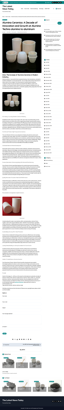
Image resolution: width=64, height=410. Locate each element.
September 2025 (49, 89)
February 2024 (48, 146)
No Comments (14, 32)
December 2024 (49, 116)
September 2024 (49, 125)
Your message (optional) (7, 313)
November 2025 (49, 83)
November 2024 (49, 119)
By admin (3, 32)
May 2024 (47, 137)
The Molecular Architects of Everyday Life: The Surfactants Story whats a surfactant (53, 36)
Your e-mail (4, 301)
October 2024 (48, 122)
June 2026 (47, 65)
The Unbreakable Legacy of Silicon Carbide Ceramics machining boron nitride (53, 32)
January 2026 (48, 77)
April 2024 (48, 140)
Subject (4, 307)
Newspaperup (34, 408)
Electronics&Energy (34, 8)
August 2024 (48, 128)
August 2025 (48, 92)
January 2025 (48, 113)
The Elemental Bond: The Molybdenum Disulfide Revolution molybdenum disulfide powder (53, 45)
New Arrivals (26, 8)
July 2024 (47, 131)
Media (46, 163)
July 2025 (47, 95)
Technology (41, 8)
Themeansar (40, 408)
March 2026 (48, 71)
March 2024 (48, 143)
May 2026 (47, 68)
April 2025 (47, 104)
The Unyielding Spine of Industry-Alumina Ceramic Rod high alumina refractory (53, 50)
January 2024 (48, 149)
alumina (19, 32)
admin (23, 349)
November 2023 (49, 152)
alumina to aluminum (19, 282)
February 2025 (48, 110)
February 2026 (48, 74)
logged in (8, 373)
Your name (4, 296)
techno (25, 32)
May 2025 (47, 101)
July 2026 (47, 62)
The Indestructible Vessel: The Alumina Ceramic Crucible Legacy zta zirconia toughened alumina (53, 40)
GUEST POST (47, 8)
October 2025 (48, 86)
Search (47, 20)
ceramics (22, 32)
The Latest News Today (13, 400)
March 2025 (48, 107)
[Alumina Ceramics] (21, 101)
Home (22, 8)
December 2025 (49, 80)
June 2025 (47, 98)
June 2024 (47, 134)
